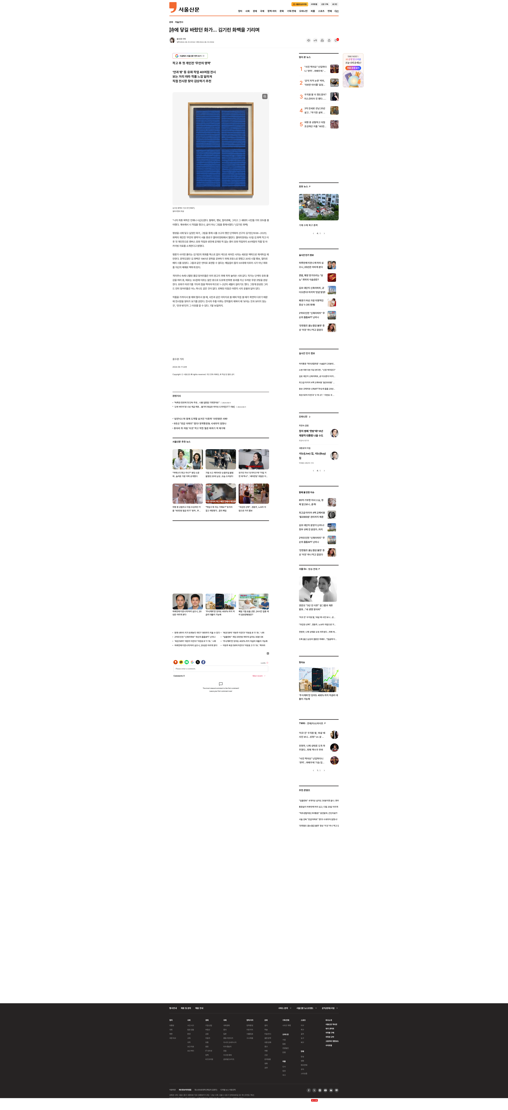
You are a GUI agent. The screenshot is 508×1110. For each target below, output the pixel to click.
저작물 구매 (330, 1032)
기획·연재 (291, 11)
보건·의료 (190, 1046)
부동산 (207, 1029)
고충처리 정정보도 (332, 1041)
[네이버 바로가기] (331, 1090)
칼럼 (284, 1044)
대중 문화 (267, 1042)
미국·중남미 (227, 1046)
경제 (255, 11)
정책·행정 (249, 1025)
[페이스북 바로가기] (309, 1090)
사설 (284, 1039)
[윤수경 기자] (172, 40)
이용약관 (172, 1089)
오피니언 (303, 11)
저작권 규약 (330, 1037)
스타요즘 (304, 1073)
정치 (240, 11)
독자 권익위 (330, 1028)
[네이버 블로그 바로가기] (336, 1090)
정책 (206, 1055)
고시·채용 (249, 1038)
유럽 (224, 1050)
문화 (282, 11)
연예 (330, 11)
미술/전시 (179, 22)
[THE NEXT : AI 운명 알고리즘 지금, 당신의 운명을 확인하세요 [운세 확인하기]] (353, 70)
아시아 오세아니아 (229, 1042)
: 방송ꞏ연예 (308, 569)
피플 (313, 11)
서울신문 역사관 (331, 1024)
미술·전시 (267, 1034)
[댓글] (336, 40)
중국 (224, 1029)
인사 (284, 1066)
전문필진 (285, 1048)
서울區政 (249, 1034)
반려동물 (267, 1059)
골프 (302, 1034)
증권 (206, 1046)
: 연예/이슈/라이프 (311, 723)
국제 (262, 11)
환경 (188, 1034)
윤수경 (179, 39)
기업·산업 (208, 1025)
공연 (266, 1067)
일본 (224, 1034)
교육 (188, 1038)
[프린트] (322, 40)
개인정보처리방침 (185, 1089)
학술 (266, 1029)
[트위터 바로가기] (314, 1090)
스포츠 (321, 11)
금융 (206, 1034)
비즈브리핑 (209, 1059)
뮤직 (302, 1069)
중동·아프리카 (228, 1038)
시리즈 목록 (286, 1025)
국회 (171, 1029)
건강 (266, 1055)
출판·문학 (267, 1038)
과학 (188, 1042)
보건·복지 (190, 1050)
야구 (302, 1025)
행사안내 (173, 1008)
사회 (247, 11)
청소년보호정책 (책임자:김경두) (205, 1089)
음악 (266, 1025)
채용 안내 (199, 1008)
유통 (206, 1042)
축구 (302, 1029)
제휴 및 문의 (186, 1008)
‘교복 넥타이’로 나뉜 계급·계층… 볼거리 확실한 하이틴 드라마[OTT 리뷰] (204, 406)
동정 (284, 1071)
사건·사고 (190, 1025)
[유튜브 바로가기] (325, 1090)
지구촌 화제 (227, 1055)
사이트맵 (329, 1045)
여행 (266, 1050)
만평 (284, 1052)
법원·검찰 (190, 1029)
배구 (302, 1042)
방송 (302, 1056)
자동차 (207, 1038)
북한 (171, 1034)
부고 (284, 1075)
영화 (266, 1063)
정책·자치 (271, 11)
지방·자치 (249, 1029)
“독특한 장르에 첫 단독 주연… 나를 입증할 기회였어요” (196, 402)
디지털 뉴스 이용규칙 (227, 1089)
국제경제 (226, 1025)
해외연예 (304, 1065)
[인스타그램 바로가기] (320, 1090)
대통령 (171, 1025)
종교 (266, 1046)
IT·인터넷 (208, 1050)
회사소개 (329, 1020)
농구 (302, 1038)
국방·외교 (172, 1038)
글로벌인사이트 (228, 1059)
